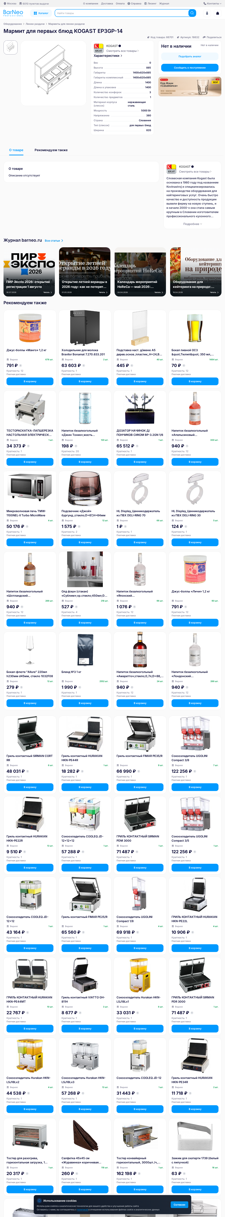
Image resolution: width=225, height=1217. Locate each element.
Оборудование (13, 23)
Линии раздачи (35, 23)
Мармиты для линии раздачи (66, 23)
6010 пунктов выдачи (36, 3)
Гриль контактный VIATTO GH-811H (83, 999)
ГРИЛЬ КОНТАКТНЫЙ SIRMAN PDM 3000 (138, 838)
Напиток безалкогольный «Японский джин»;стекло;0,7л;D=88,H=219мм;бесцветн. (139, 594)
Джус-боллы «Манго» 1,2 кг (26, 350)
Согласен (179, 1204)
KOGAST (112, 46)
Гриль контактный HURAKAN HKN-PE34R (192, 1080)
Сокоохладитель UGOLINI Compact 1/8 (134, 919)
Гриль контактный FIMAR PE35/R (139, 756)
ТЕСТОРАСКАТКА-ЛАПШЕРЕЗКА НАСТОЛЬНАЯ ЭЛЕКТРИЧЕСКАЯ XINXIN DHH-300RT (30, 433)
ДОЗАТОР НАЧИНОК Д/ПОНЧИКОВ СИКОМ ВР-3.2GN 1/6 (140, 433)
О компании (90, 3)
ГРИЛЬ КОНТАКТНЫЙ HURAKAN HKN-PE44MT (29, 999)
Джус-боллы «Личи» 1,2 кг (191, 591)
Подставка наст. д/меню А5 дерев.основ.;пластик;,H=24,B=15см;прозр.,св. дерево (140, 352)
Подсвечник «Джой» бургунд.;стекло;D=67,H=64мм (83, 513)
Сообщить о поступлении (190, 67)
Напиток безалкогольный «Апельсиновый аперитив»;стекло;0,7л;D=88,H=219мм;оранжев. (194, 433)
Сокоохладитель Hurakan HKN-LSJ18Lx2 (28, 1080)
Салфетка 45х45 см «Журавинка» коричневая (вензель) (80, 1160)
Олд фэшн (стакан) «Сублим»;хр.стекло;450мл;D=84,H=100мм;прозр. (85, 594)
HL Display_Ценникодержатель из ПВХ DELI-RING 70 (138, 513)
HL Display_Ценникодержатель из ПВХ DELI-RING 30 (193, 513)
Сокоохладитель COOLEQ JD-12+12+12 (82, 838)
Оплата (120, 3)
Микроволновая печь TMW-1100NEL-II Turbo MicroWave (26, 513)
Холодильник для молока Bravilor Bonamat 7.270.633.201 (83, 352)
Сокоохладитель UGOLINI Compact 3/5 (189, 838)
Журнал (164, 3)
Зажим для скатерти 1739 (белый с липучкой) (195, 1160)
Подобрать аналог (190, 56)
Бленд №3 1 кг (71, 672)
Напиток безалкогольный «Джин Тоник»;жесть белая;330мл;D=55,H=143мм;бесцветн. (84, 433)
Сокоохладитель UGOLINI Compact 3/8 (189, 758)
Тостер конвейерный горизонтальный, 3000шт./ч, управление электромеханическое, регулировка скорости (137, 1160)
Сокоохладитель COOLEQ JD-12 (139, 1078)
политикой (82, 1209)
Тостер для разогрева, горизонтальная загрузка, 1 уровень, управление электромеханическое (26, 1160)
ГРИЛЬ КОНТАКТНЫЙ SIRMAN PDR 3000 (193, 999)
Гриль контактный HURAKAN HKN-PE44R (82, 758)
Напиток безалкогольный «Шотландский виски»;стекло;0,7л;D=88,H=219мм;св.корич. (29, 594)
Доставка (107, 3)
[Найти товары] (192, 13)
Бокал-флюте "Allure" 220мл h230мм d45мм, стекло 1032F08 (30, 674)
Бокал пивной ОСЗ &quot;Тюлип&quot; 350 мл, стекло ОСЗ (191, 352)
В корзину (30, 381)
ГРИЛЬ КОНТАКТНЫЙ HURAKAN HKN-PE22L (194, 919)
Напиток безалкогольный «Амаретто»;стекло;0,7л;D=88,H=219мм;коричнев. (140, 674)
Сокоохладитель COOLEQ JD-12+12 (27, 919)
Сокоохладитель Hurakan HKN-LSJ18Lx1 (138, 999)
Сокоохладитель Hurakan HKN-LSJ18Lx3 (83, 1080)
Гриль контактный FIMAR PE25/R (84, 917)
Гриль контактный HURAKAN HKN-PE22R (27, 838)
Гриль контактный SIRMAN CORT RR (30, 758)
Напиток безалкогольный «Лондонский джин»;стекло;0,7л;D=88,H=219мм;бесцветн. (194, 674)
